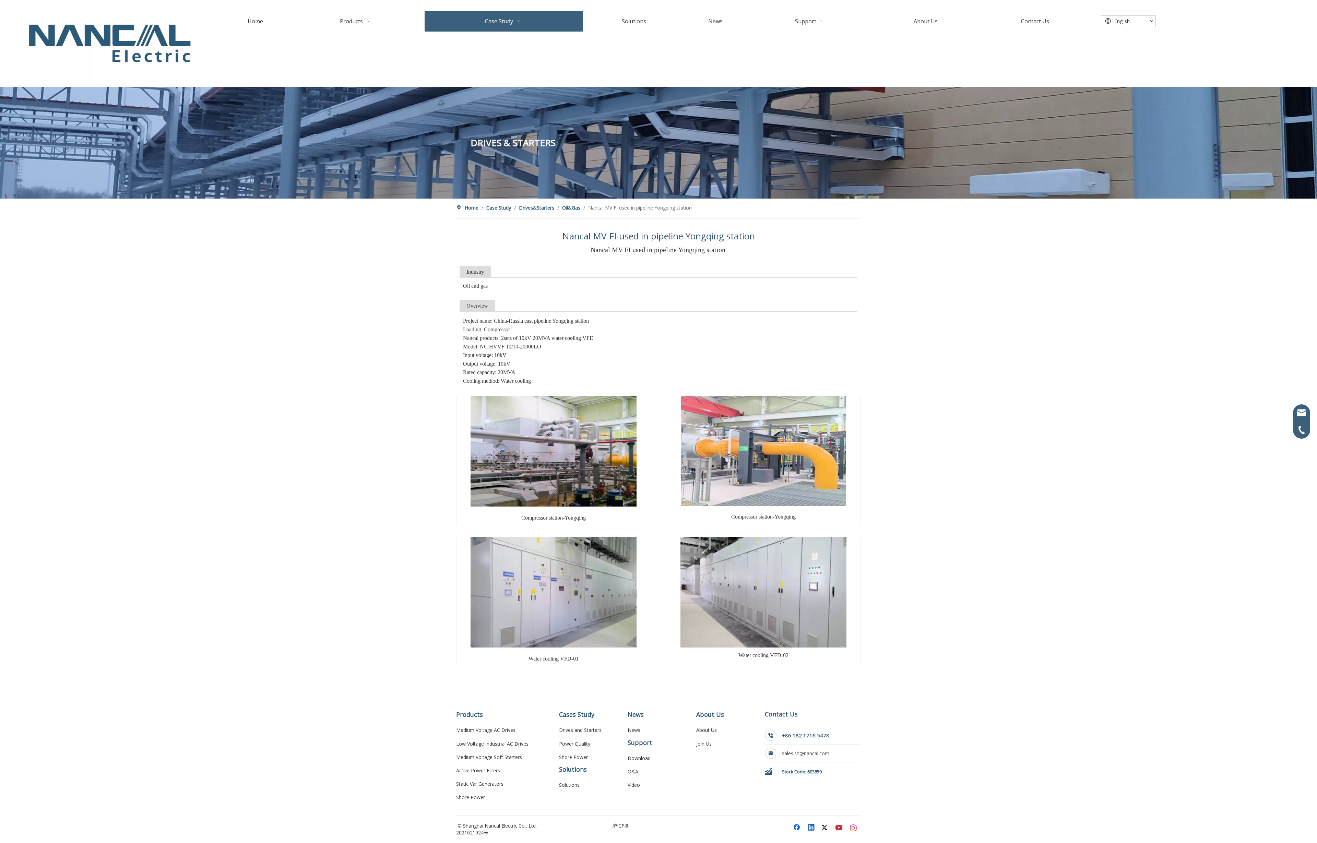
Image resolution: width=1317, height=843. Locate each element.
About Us (706, 730)
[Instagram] (853, 827)
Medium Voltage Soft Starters (489, 757)
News (634, 730)
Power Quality (574, 743)
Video (634, 785)
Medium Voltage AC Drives (485, 730)
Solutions (569, 785)
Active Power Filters (478, 770)
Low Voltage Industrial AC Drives (492, 743)
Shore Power (470, 797)
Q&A (633, 771)
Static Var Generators (479, 784)
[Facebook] (797, 827)
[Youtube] (839, 827)
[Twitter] (825, 827)
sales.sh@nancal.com (806, 753)
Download (639, 758)
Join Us (704, 743)
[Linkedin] (811, 827)
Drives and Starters (580, 730)
